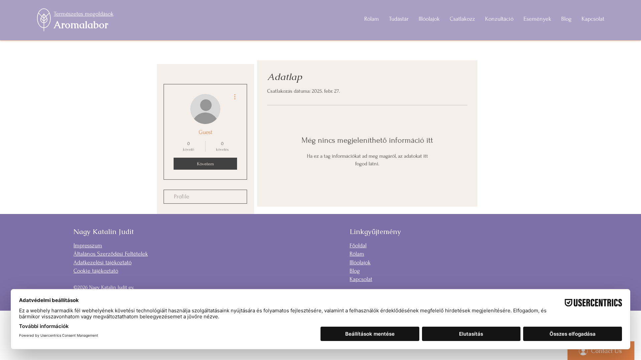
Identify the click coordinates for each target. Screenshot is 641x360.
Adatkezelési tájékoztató (102, 262)
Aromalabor (80, 24)
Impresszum (87, 245)
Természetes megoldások (84, 14)
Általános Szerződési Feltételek (110, 254)
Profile (181, 196)
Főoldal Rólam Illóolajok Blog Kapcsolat (361, 262)
